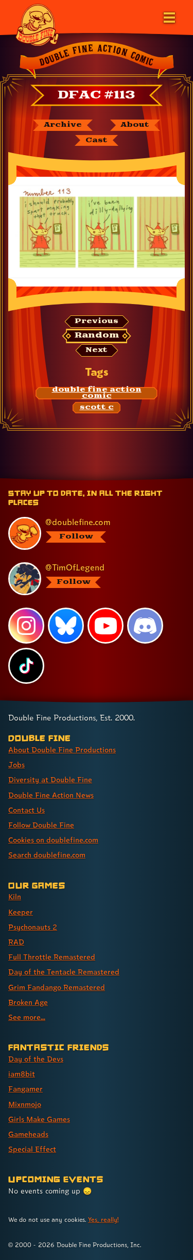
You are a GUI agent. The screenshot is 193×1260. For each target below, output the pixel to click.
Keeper (20, 912)
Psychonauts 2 (32, 926)
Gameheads (28, 1134)
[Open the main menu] (168, 16)
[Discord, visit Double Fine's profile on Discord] (145, 626)
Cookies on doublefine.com (53, 839)
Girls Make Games (39, 1119)
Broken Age (28, 1002)
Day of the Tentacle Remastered (63, 971)
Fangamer (25, 1088)
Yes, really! (103, 1219)
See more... (26, 1017)
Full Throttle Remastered (51, 956)
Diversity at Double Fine (50, 779)
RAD (16, 941)
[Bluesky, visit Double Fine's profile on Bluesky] (66, 626)
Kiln (14, 896)
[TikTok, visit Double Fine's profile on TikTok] (26, 666)
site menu (88, 480)
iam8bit (21, 1073)
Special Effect (32, 1149)
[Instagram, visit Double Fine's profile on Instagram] (26, 626)
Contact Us (26, 809)
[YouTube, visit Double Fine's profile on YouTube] (105, 626)
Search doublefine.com (46, 854)
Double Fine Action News (51, 795)
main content (134, 480)
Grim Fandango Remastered (56, 987)
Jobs (16, 764)
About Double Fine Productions (62, 749)
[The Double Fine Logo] (37, 24)
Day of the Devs (35, 1058)
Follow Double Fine (41, 824)
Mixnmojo (24, 1104)
